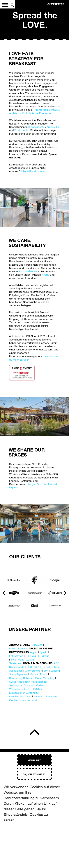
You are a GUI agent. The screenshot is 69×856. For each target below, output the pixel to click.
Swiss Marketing (44, 677)
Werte (45, 274)
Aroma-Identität (28, 271)
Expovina (37, 644)
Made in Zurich (38, 674)
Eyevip (43, 652)
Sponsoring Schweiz (21, 677)
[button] (4, 593)
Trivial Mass (17, 659)
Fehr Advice (16, 655)
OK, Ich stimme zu (34, 774)
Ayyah (33, 652)
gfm (46, 670)
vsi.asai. (38, 696)
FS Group (43, 655)
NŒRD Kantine (18, 648)
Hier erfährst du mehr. (34, 171)
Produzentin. (21, 130)
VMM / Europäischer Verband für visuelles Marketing (25, 692)
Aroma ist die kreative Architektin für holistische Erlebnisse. (34, 111)
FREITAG (30, 655)
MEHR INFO (34, 760)
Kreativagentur (36, 126)
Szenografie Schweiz (21, 685)
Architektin (53, 126)
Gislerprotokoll (33, 670)
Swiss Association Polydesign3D (28, 681)
